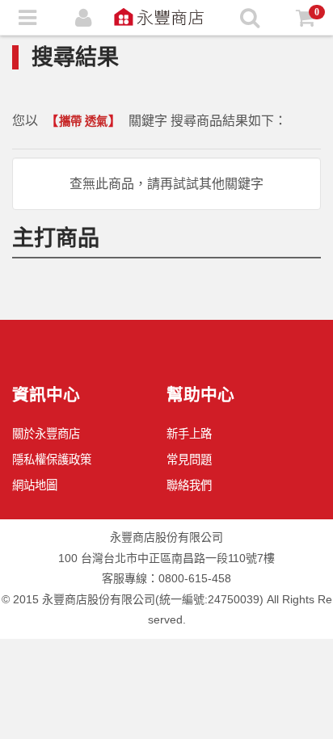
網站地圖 (34, 485)
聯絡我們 (189, 485)
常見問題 (189, 459)
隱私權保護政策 (51, 459)
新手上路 (189, 433)
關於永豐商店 (46, 433)
